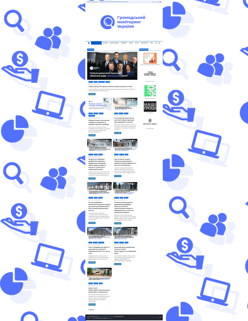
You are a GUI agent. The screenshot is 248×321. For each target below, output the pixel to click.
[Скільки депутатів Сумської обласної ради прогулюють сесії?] (112, 66)
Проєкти (131, 42)
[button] (100, 43)
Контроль (101, 113)
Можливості (124, 42)
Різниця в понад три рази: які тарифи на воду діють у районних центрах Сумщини (98, 122)
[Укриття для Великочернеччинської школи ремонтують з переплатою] (99, 274)
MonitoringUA (97, 84)
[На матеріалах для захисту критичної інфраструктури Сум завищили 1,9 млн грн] (125, 104)
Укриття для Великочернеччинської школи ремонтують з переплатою (99, 290)
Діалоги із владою (114, 42)
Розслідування (95, 42)
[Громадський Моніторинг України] (88, 43)
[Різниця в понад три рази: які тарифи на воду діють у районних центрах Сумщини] (99, 104)
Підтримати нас (144, 42)
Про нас (137, 42)
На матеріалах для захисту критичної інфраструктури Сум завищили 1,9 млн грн (124, 120)
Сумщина (90, 113)
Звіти (151, 42)
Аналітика (105, 42)
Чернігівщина (101, 242)
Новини (116, 113)
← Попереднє (90, 309)
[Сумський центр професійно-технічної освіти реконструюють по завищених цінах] (125, 234)
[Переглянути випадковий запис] (159, 43)
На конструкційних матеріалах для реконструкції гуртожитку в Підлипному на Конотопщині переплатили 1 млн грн (99, 206)
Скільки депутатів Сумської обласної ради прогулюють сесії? (110, 86)
